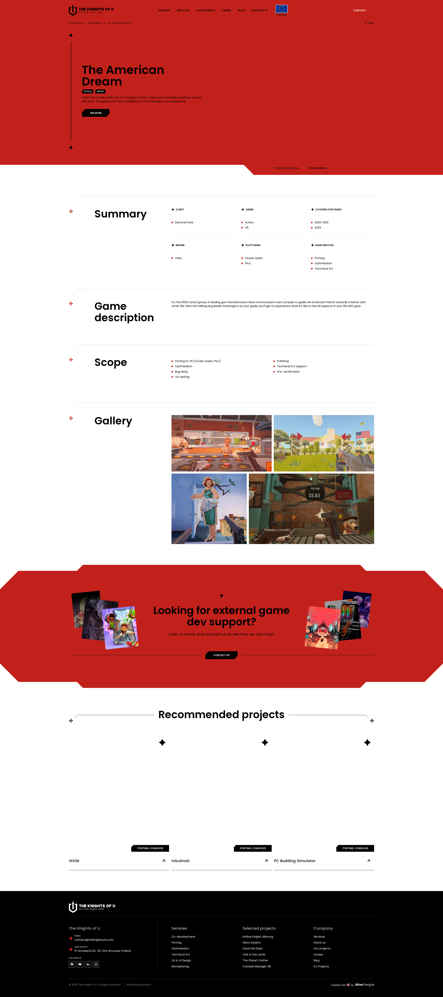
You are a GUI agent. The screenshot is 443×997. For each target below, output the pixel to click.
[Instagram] (96, 964)
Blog (316, 960)
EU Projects (321, 966)
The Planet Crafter (255, 960)
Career (318, 954)
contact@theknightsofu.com (94, 940)
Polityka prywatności (139, 984)
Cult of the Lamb (254, 954)
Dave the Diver (253, 948)
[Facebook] (72, 964)
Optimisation (180, 948)
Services (319, 937)
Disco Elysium (252, 943)
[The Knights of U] (91, 10)
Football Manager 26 (257, 966)
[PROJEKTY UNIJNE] (281, 10)
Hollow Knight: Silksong (258, 937)
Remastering (180, 966)
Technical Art (180, 954)
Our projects (322, 948)
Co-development (183, 937)
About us (320, 943)
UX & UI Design (181, 960)
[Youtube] (80, 964)
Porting (176, 943)
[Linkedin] (88, 964)
